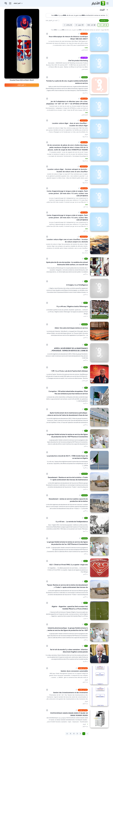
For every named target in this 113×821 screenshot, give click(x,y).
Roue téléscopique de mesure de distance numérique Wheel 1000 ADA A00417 (68, 37)
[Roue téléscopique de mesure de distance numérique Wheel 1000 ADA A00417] (99, 42)
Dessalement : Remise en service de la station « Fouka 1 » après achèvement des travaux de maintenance (68, 478)
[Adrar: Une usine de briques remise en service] (99, 331)
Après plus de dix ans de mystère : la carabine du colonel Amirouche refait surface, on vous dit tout (67, 263)
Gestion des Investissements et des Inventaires (70, 692)
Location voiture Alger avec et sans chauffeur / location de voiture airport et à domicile (67, 240)
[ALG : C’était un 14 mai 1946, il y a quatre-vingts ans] (99, 567)
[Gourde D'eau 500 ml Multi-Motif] (21, 43)
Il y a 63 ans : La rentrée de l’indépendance (71, 522)
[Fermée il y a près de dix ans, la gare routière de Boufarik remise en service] (99, 85)
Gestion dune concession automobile (74, 671)
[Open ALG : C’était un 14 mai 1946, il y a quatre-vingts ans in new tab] (82, 561)
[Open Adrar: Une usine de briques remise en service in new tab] (80, 324)
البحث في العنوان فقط (51, 20)
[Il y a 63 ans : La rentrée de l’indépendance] (99, 524)
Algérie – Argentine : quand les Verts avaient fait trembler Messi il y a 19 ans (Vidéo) (70, 608)
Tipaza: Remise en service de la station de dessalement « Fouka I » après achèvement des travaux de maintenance (67, 586)
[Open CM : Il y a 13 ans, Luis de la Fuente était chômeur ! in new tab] (82, 367)
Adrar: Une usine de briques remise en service (71, 328)
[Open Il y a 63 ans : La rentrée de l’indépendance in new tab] (83, 518)
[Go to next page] (67, 733)
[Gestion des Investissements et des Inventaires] (99, 696)
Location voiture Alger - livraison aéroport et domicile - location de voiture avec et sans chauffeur (67, 170)
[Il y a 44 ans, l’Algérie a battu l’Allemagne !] (99, 309)
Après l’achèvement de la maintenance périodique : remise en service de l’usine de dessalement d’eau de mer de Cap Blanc (67, 414)
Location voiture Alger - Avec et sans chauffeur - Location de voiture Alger (70, 124)
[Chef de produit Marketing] (99, 63)
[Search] (106, 15)
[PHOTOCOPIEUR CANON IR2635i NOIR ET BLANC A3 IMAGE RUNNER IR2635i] (99, 718)
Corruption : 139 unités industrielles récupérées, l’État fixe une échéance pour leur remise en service (68, 392)
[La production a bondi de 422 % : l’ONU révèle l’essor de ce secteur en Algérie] (99, 460)
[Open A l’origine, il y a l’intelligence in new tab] (83, 281)
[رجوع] (107, 9)
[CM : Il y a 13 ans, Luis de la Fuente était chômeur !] (99, 374)
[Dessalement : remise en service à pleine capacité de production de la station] (99, 503)
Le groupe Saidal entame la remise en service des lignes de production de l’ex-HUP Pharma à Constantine (67, 435)
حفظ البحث (103, 20)
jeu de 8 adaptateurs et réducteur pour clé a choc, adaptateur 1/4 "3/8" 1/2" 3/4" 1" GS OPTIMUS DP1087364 (67, 102)
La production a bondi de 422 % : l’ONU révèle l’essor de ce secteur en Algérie (67, 457)
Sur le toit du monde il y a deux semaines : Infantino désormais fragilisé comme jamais (69, 651)
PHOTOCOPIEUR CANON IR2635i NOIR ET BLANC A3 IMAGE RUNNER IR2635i (69, 714)
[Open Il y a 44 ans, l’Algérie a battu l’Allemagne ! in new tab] (82, 303)
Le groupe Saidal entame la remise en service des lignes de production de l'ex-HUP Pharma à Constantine (67, 543)
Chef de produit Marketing (78, 60)
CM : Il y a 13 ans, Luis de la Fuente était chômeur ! (69, 371)
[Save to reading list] (47, 33)
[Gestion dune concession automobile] (99, 675)
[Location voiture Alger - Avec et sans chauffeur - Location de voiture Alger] (99, 128)
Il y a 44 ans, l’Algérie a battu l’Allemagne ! (72, 306)
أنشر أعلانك (17, 3)
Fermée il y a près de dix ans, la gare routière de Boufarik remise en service (67, 82)
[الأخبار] (103, 3)
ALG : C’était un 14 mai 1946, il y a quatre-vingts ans (68, 565)
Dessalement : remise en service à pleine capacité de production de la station (68, 500)
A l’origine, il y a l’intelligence (77, 285)
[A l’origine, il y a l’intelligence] (99, 288)
